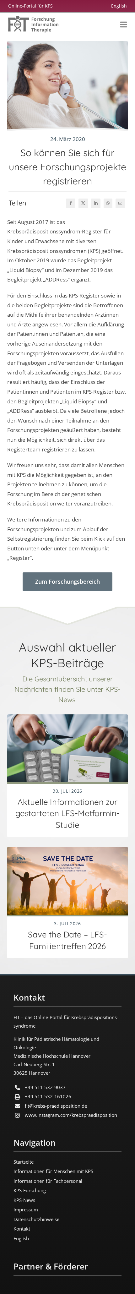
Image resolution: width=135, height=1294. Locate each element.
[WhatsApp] (108, 203)
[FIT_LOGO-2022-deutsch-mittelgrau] (33, 18)
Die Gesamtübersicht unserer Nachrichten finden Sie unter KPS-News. (67, 689)
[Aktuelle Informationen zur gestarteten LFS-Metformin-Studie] (67, 719)
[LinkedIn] (95, 203)
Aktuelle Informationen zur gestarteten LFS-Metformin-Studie (67, 813)
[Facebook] (70, 203)
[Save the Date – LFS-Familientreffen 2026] (67, 852)
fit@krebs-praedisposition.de (56, 1106)
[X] (83, 203)
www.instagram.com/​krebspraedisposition (71, 1115)
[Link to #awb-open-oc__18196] (123, 24)
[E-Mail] (120, 203)
